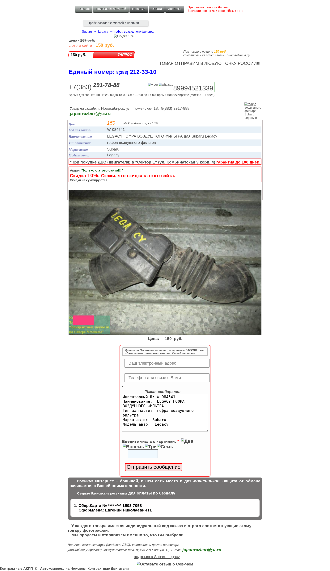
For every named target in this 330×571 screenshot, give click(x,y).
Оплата (156, 8)
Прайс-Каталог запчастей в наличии (113, 23)
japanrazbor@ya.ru (90, 113)
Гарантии (138, 8)
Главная (84, 8)
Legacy (103, 31)
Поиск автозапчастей (111, 8)
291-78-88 (106, 85)
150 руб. (78, 55)
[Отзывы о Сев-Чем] (165, 564)
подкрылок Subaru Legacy (157, 557)
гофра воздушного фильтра (134, 31)
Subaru (87, 31)
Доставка (174, 8)
